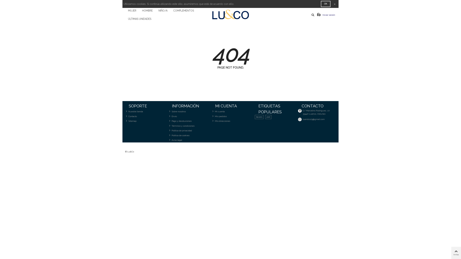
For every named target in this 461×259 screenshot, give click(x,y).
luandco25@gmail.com (314, 119)
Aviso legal (177, 140)
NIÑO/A (162, 10)
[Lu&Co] (230, 15)
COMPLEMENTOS (183, 10)
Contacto (132, 116)
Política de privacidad (182, 130)
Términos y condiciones (183, 126)
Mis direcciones (222, 121)
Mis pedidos (221, 116)
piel (268, 117)
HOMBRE (147, 10)
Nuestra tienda (135, 111)
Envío (174, 116)
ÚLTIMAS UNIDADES (139, 18)
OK (325, 4)
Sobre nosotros (179, 111)
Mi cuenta (220, 111)
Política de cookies (180, 135)
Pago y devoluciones (182, 121)
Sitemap (132, 121)
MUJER (132, 10)
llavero (259, 117)
